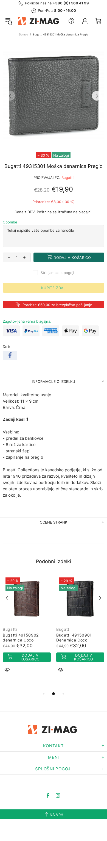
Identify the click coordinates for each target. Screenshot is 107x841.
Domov (23, 34)
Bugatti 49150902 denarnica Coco (21, 637)
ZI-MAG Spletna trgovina (39, 20)
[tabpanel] (27, 630)
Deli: (6, 346)
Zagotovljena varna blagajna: (27, 321)
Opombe (10, 222)
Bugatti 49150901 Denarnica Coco (74, 637)
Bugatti (67, 177)
